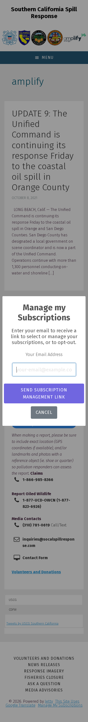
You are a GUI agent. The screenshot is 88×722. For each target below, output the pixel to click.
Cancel (44, 412)
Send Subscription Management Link (44, 393)
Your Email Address (44, 354)
